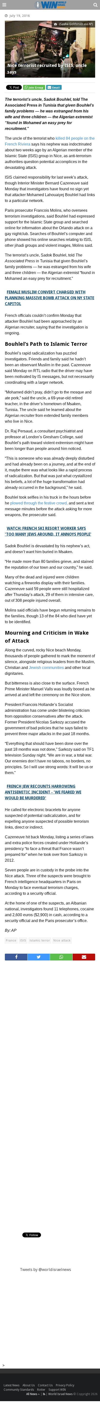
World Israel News (60, 1394)
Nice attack (62, 940)
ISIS (23, 940)
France (11, 940)
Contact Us (45, 1385)
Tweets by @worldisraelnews (45, 1269)
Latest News (11, 1385)
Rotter (41, 1389)
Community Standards (19, 1389)
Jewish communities (46, 668)
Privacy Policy (65, 1385)
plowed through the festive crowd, (39, 503)
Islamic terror (40, 940)
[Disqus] (50, 1029)
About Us (29, 1385)
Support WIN (57, 1389)
